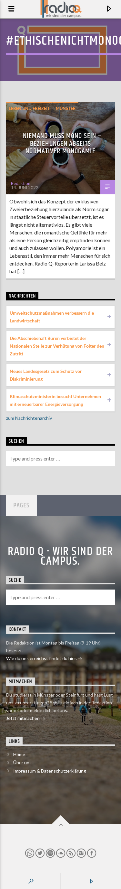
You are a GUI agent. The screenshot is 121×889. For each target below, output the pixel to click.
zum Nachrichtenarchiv (29, 418)
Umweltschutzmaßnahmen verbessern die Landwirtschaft (52, 316)
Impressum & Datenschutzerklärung (49, 771)
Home (19, 754)
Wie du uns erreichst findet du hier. (42, 658)
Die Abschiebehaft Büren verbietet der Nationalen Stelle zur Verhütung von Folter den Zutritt (57, 345)
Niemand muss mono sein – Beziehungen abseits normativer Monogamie (62, 143)
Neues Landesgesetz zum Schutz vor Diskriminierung (46, 375)
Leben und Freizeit (29, 108)
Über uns (22, 762)
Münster (66, 108)
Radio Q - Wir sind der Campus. (60, 556)
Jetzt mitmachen (23, 718)
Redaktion (20, 183)
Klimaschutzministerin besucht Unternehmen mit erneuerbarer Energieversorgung (55, 400)
